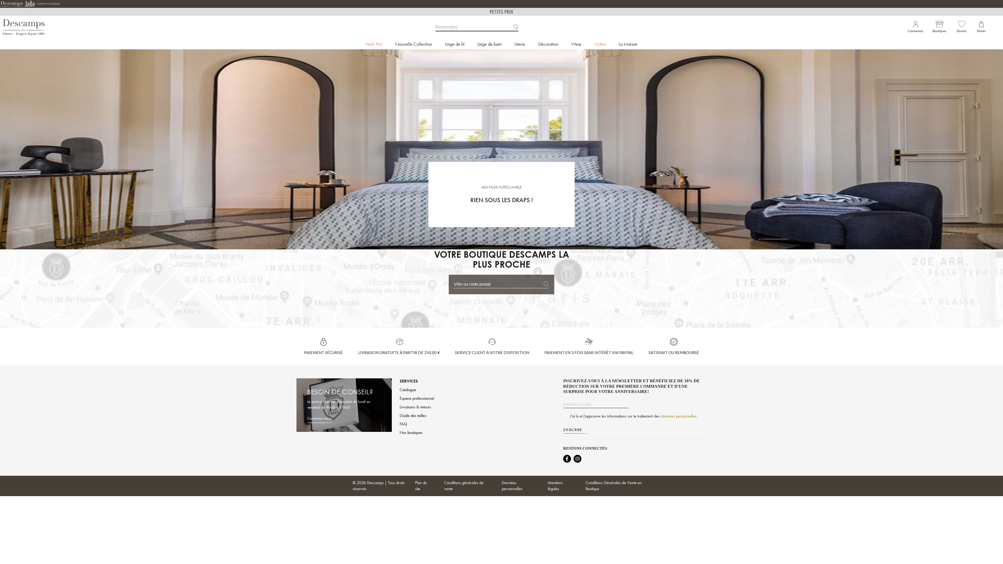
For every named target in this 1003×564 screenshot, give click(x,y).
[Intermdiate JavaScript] (567, 458)
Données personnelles (512, 485)
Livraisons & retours (415, 407)
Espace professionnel (417, 398)
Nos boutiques (411, 432)
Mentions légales (555, 485)
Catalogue (408, 389)
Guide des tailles (413, 415)
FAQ (403, 424)
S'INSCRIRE (572, 429)
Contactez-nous (319, 418)
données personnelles (679, 416)
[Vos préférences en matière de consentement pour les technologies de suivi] (994, 555)
